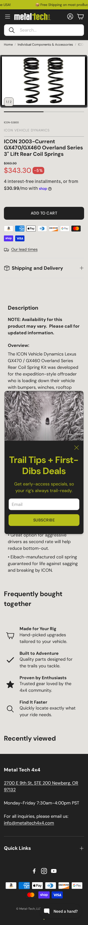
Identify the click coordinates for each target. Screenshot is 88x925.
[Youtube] (54, 871)
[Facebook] (34, 871)
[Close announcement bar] (83, 3)
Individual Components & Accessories (45, 44)
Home (8, 44)
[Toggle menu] (7, 16)
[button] (44, 30)
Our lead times (24, 249)
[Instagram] (44, 871)
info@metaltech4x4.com (29, 823)
